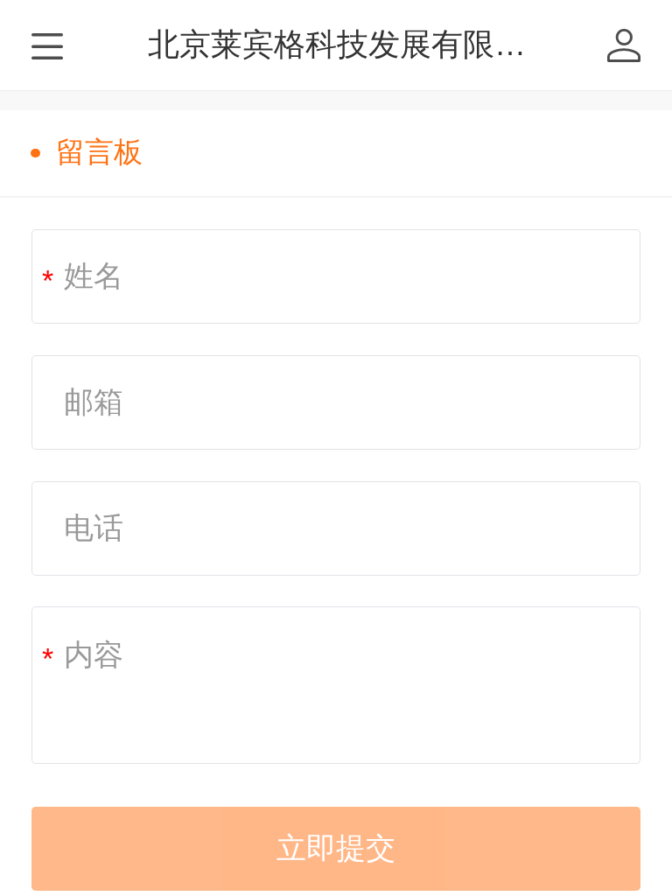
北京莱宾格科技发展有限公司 (352, 44)
